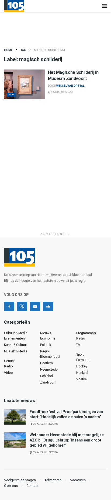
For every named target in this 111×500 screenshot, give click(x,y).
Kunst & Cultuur (15, 345)
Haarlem (46, 363)
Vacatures (78, 480)
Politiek (45, 345)
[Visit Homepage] (14, 6)
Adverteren (52, 480)
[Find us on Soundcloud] (48, 306)
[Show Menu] (104, 6)
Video (8, 373)
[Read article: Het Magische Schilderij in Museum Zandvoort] (24, 84)
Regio (44, 351)
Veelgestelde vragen (20, 480)
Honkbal (82, 373)
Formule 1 (83, 360)
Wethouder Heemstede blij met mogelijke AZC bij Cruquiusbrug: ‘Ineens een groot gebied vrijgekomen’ (67, 440)
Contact (32, 486)
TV (78, 345)
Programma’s (86, 333)
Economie (47, 338)
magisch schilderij (49, 50)
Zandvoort (48, 382)
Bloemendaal (50, 357)
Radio (11, 94)
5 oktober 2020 (61, 91)
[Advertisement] (55, 174)
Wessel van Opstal (70, 85)
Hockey (81, 366)
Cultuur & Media (15, 333)
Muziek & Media (15, 351)
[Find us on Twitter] (22, 306)
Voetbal (82, 379)
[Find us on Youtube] (35, 306)
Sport (80, 354)
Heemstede (49, 369)
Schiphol (46, 376)
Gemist (9, 361)
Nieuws (45, 333)
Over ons (11, 486)
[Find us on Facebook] (9, 306)
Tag (23, 50)
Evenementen (14, 338)
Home (8, 50)
